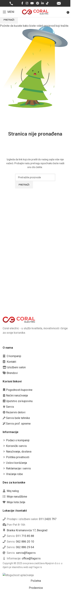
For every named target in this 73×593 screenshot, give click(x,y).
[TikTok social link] (47, 3)
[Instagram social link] (26, 3)
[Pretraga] (64, 11)
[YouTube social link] (32, 3)
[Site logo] (35, 11)
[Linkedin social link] (42, 3)
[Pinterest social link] (37, 3)
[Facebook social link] (22, 3)
